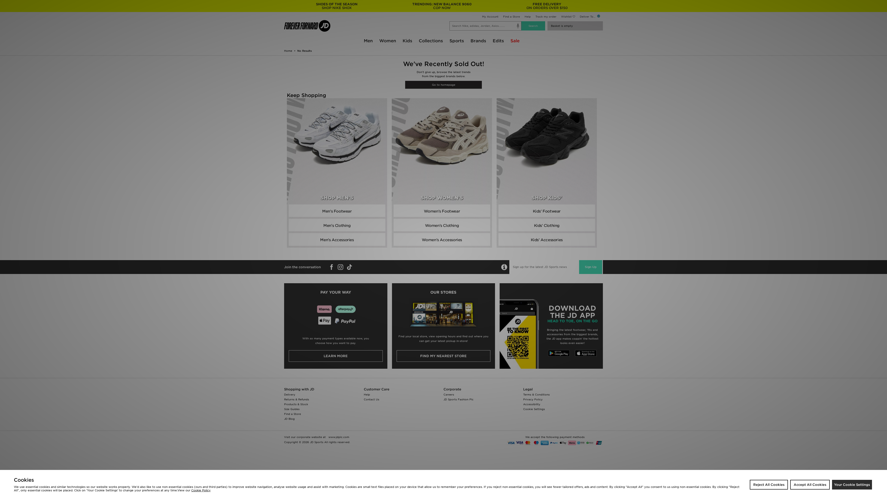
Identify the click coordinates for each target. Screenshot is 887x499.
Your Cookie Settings (852, 485)
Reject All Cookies (768, 485)
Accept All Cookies (810, 485)
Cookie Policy (201, 490)
